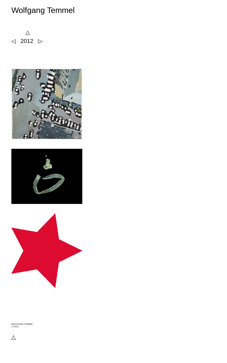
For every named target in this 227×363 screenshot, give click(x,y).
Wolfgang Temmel (43, 10)
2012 (27, 41)
